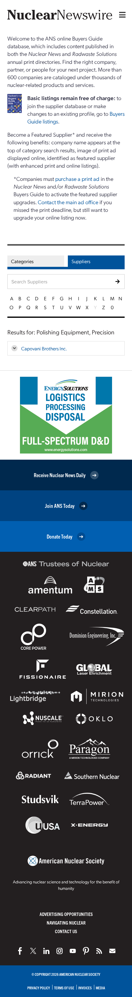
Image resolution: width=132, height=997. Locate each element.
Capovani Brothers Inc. (44, 348)
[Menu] (121, 14)
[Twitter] (33, 951)
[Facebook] (20, 951)
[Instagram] (59, 951)
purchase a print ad (77, 178)
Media (100, 987)
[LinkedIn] (46, 951)
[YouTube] (73, 951)
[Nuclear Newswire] (99, 951)
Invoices (85, 987)
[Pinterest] (86, 951)
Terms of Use (64, 987)
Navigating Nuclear (66, 922)
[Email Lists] (112, 951)
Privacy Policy (38, 987)
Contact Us (66, 931)
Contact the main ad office (68, 201)
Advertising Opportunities (66, 914)
